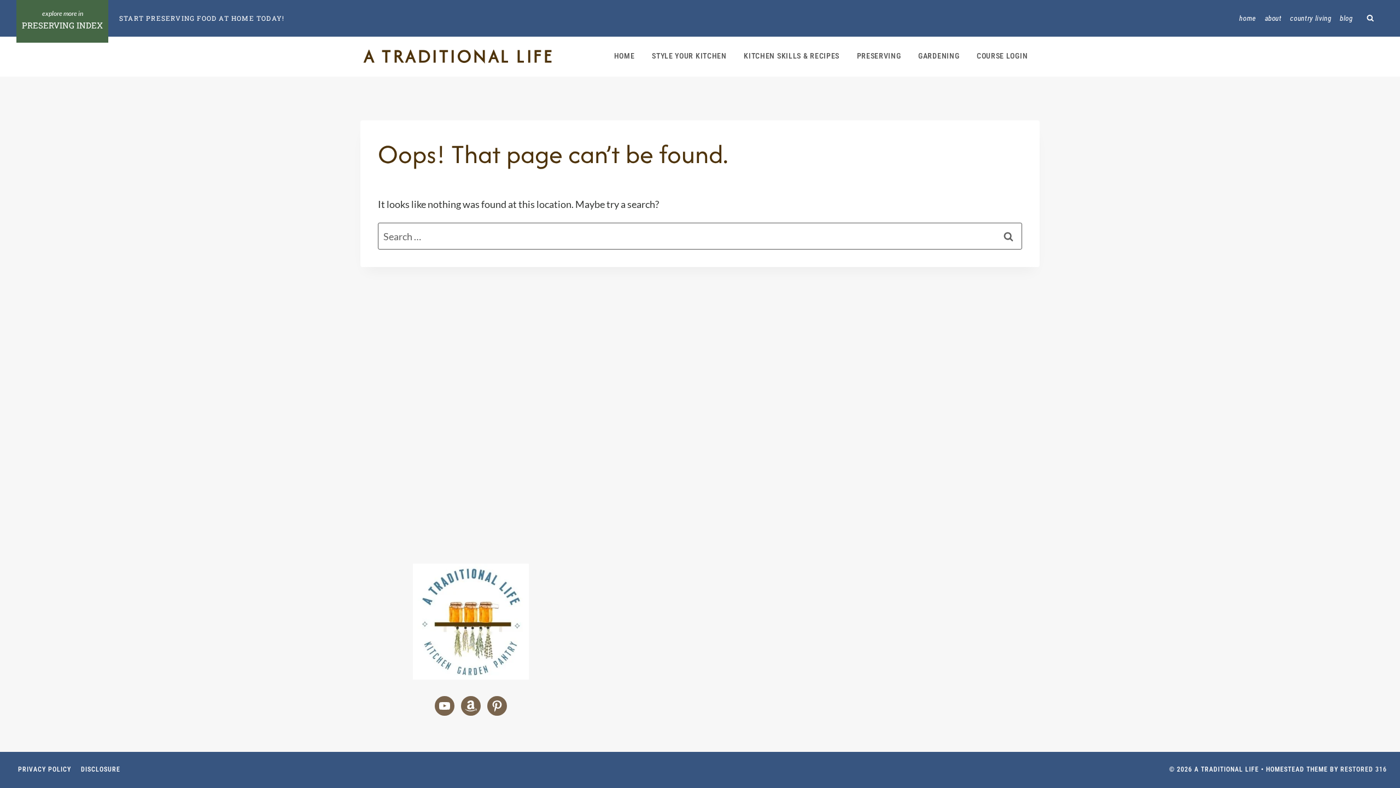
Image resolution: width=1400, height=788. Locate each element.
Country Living (1310, 18)
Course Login (1002, 55)
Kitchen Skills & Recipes (791, 55)
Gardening (938, 55)
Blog (1346, 18)
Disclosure (100, 769)
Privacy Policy (44, 769)
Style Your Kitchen (689, 55)
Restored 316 (1363, 769)
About (1273, 18)
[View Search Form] (1371, 18)
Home (1247, 18)
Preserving (879, 55)
